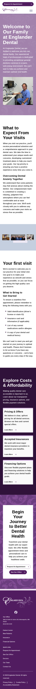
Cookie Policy (20, 682)
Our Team (6, 662)
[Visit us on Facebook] (15, 612)
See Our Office (16, 572)
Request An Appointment (13, 4)
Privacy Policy (7, 682)
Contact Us (7, 666)
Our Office (6, 617)
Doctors (6, 658)
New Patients (7, 633)
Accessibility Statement (11, 685)
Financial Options (9, 641)
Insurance (6, 637)
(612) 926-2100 (7, 624)
